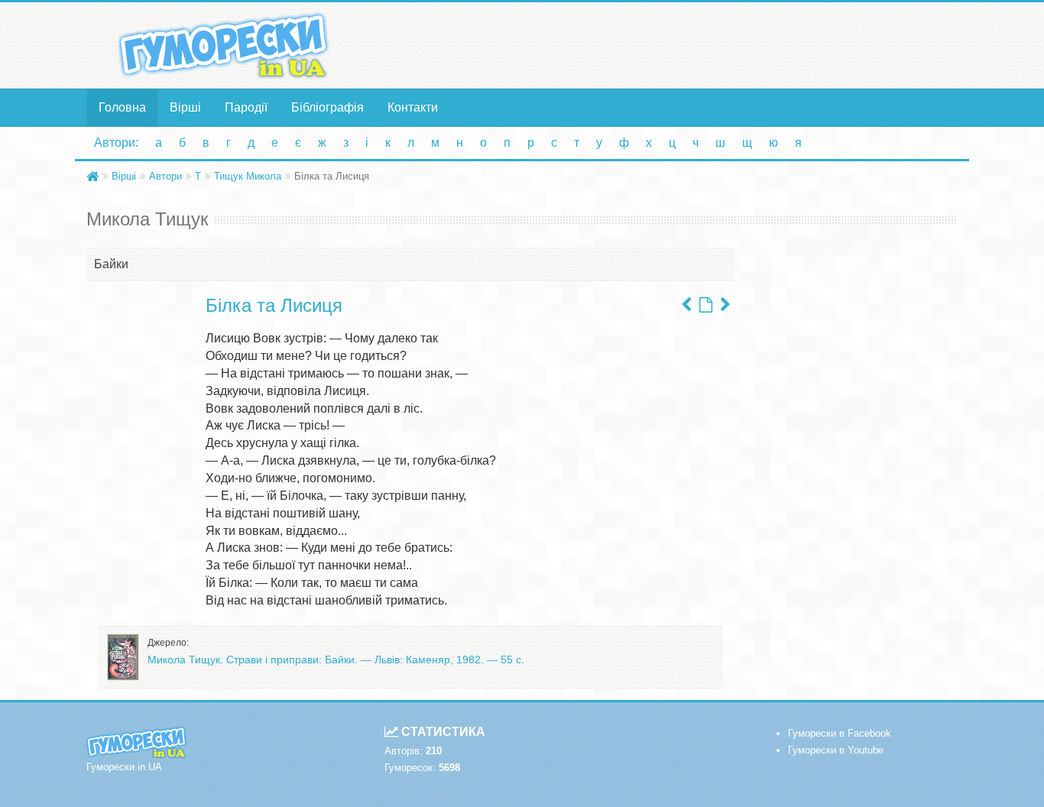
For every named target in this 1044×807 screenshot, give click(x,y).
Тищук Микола (247, 176)
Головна (122, 107)
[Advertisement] (671, 44)
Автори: (116, 142)
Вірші (185, 107)
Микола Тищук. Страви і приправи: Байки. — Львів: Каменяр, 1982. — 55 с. (336, 659)
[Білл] (725, 305)
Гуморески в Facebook (839, 733)
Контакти (412, 107)
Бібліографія (327, 107)
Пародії (246, 107)
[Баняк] (686, 305)
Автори (165, 176)
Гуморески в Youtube (836, 750)
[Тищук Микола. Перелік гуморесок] (705, 305)
